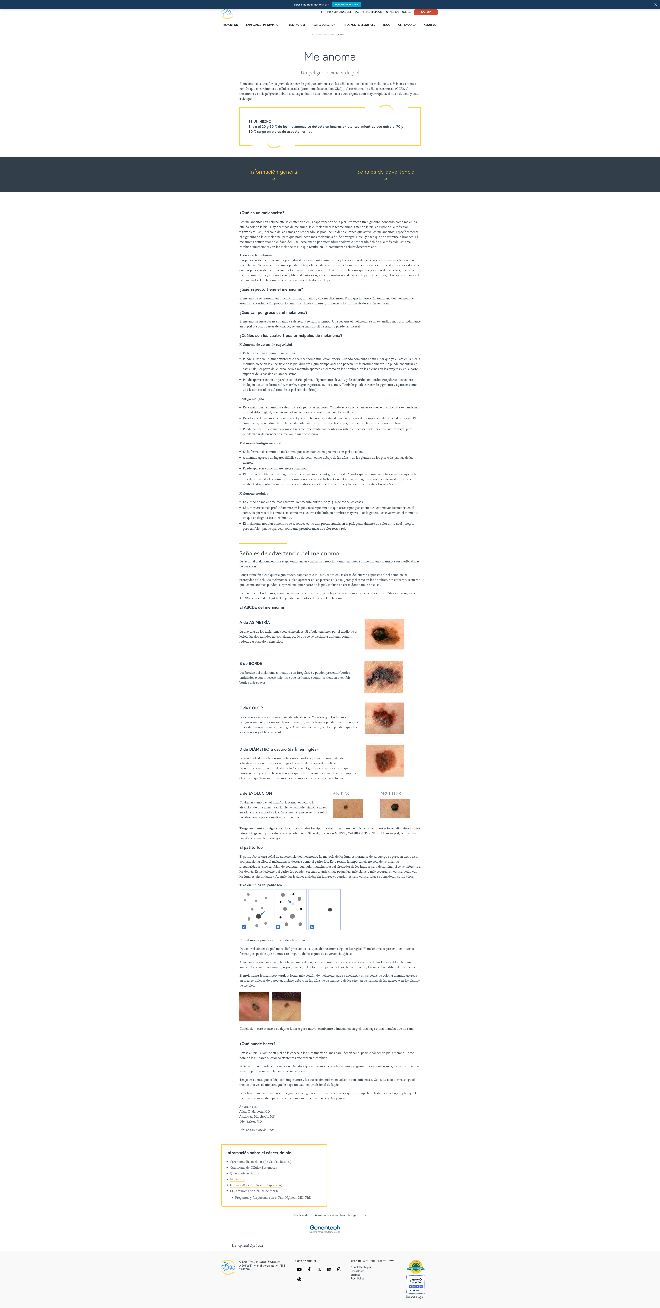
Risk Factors (297, 24)
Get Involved (407, 24)
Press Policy (357, 1278)
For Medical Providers (398, 11)
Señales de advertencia (386, 171)
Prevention (230, 24)
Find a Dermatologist (338, 11)
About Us (430, 24)
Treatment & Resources (359, 24)
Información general (274, 171)
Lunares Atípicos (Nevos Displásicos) (256, 1185)
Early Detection (325, 24)
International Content (327, 34)
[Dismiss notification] (656, 4)
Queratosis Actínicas (244, 1173)
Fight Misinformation (346, 4)
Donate (426, 12)
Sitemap (355, 1274)
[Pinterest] (299, 1279)
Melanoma (237, 1179)
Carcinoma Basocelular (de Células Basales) (261, 1161)
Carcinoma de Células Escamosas (253, 1167)
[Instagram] (339, 1269)
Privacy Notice (306, 1261)
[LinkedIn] (329, 1269)
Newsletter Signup (361, 1267)
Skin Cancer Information (263, 24)
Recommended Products (368, 11)
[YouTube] (299, 1269)
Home (314, 34)
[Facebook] (309, 1269)
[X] (319, 1269)
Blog (386, 24)
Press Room (357, 1271)
